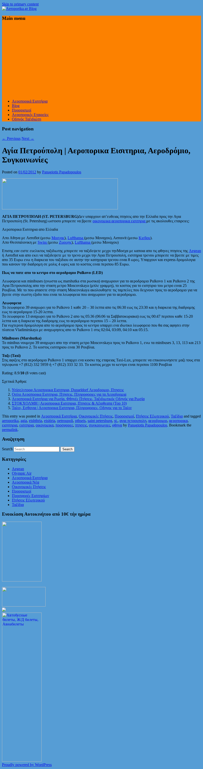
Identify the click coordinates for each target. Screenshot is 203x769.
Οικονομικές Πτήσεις (96, 416)
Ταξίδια (177, 416)
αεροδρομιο (157, 421)
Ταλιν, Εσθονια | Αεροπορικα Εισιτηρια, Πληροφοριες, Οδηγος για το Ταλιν (72, 408)
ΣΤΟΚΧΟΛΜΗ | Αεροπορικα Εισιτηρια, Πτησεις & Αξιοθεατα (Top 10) (69, 403)
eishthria (35, 421)
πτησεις (81, 425)
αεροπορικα (178, 421)
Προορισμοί (21, 110)
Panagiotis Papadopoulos (61, 172)
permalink (10, 429)
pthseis (80, 421)
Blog (16, 106)
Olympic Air (21, 473)
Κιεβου (144, 238)
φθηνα (117, 425)
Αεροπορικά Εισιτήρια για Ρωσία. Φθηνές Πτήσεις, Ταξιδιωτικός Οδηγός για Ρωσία (78, 399)
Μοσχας (57, 238)
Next (28, 138)
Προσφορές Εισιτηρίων (30, 496)
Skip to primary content (20, 4)
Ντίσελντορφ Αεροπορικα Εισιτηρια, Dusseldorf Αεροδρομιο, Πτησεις (68, 390)
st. (116, 421)
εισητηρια (9, 425)
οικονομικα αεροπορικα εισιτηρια (119, 221)
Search (7, 449)
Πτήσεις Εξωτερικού (152, 416)
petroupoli (65, 421)
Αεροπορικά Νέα (25, 482)
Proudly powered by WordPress (27, 765)
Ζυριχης (65, 242)
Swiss (43, 242)
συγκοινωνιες (99, 425)
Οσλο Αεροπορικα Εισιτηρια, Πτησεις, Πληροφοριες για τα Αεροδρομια (69, 394)
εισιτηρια (26, 425)
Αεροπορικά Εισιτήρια (30, 101)
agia (24, 421)
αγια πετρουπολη (133, 421)
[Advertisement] (101, 60)
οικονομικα (44, 425)
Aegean (195, 251)
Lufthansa (76, 238)
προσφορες (64, 425)
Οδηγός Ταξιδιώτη (26, 119)
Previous (11, 138)
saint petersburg (100, 421)
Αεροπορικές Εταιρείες (30, 115)
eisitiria (49, 421)
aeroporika (10, 421)
